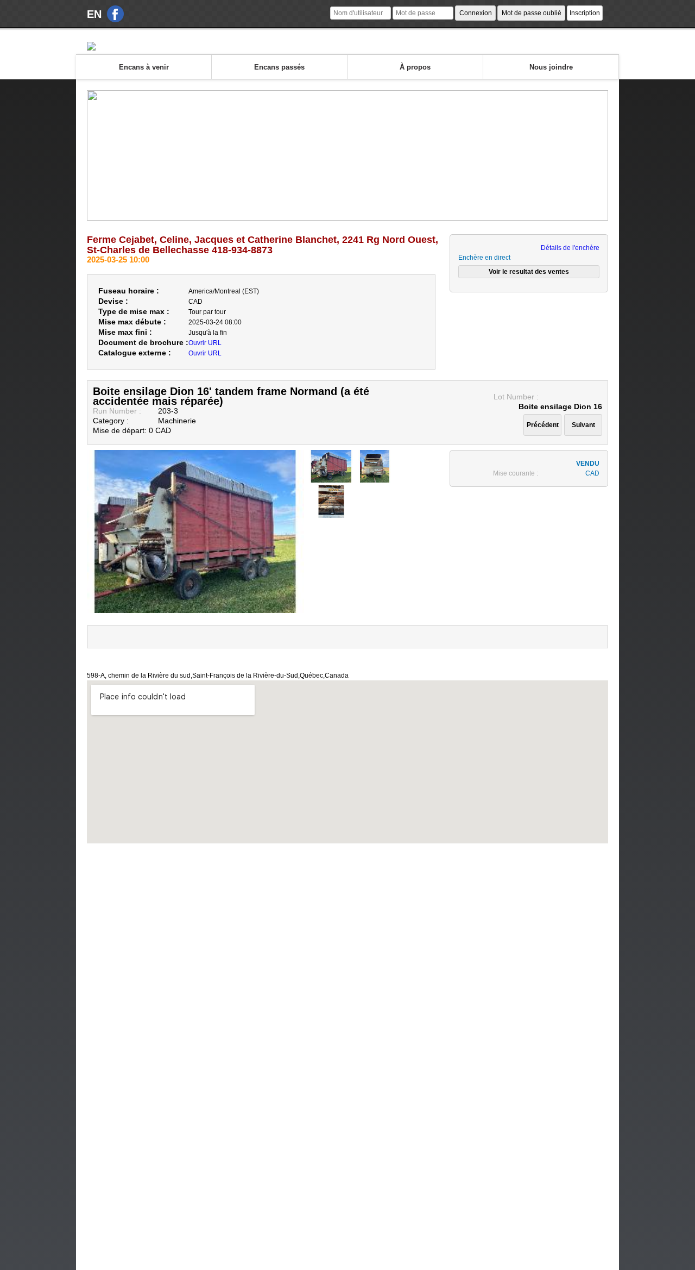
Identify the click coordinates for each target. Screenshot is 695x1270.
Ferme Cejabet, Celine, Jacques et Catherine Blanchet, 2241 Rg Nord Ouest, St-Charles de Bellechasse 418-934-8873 (262, 244)
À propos (415, 67)
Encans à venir (144, 67)
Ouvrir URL (205, 343)
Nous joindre (551, 67)
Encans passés (279, 67)
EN (94, 14)
